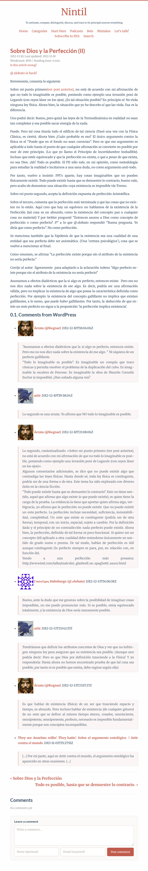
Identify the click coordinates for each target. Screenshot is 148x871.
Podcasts (76, 31)
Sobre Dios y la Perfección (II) (47, 50)
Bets (90, 31)
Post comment (120, 852)
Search (88, 36)
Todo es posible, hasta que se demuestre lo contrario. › (86, 784)
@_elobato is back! (23, 73)
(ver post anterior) (60, 89)
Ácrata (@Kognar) (47, 328)
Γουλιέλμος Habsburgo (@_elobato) (59, 581)
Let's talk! (121, 31)
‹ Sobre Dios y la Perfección (36, 778)
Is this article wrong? (23, 65)
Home (23, 31)
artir (37, 395)
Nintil (74, 12)
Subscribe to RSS (67, 36)
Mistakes (104, 31)
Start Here (58, 31)
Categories (39, 31)
